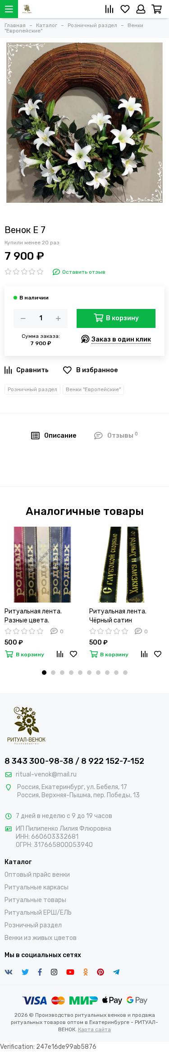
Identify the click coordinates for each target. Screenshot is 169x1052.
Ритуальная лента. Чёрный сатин (117, 616)
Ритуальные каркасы (37, 887)
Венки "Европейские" (93, 389)
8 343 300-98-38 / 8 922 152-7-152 (74, 761)
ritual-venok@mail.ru (46, 774)
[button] (44, 672)
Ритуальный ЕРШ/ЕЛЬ (38, 912)
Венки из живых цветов (41, 938)
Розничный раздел (32, 389)
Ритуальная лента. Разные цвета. (33, 616)
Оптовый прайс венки (37, 875)
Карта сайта (94, 1029)
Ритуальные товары (35, 900)
